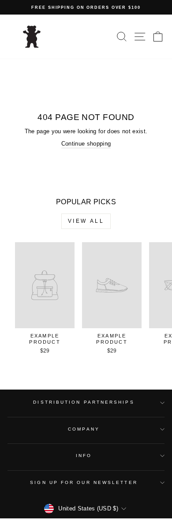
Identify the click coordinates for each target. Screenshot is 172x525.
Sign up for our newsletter (83, 482)
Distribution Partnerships (83, 402)
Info (84, 455)
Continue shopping (86, 143)
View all (86, 221)
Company (84, 429)
